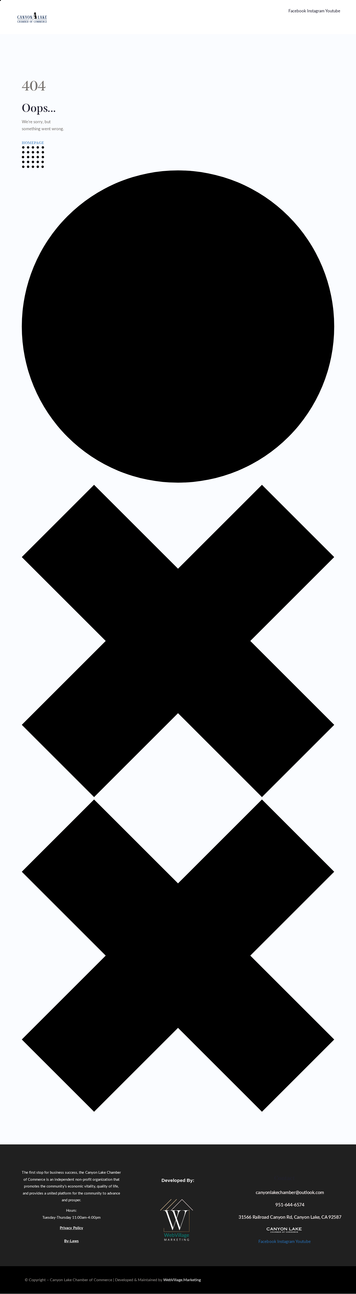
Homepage (33, 143)
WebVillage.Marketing (182, 1280)
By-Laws (71, 1241)
